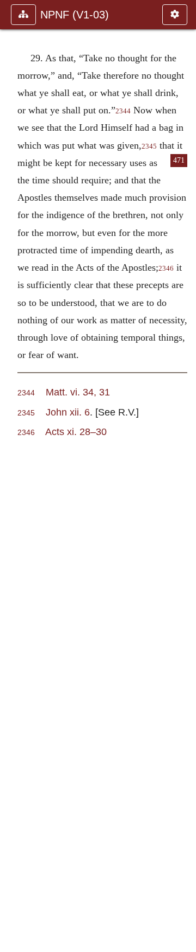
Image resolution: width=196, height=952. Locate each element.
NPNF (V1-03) (74, 15)
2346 (166, 268)
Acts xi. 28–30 (76, 431)
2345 (149, 146)
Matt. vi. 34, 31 (78, 392)
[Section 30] (183, 476)
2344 (123, 111)
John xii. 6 (68, 412)
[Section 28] (12, 476)
